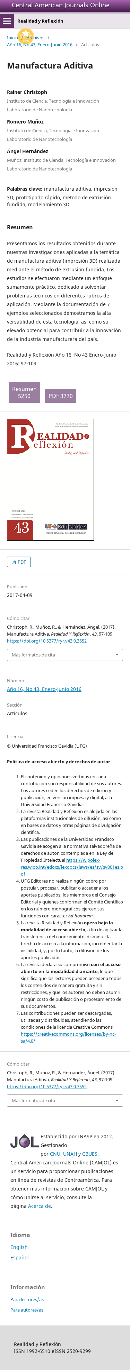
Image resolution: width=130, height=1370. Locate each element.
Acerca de (39, 1206)
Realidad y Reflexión (40, 21)
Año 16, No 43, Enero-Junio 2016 (39, 44)
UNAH (70, 1153)
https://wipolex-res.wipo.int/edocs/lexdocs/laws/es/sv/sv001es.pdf (72, 867)
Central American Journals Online (61, 5)
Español (19, 1257)
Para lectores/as (27, 1299)
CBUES (89, 1153)
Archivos (35, 37)
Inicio (12, 37)
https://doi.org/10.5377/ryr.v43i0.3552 (47, 641)
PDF (21, 562)
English (19, 1247)
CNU (55, 1153)
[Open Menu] (7, 21)
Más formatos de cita (33, 655)
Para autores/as (26, 1310)
